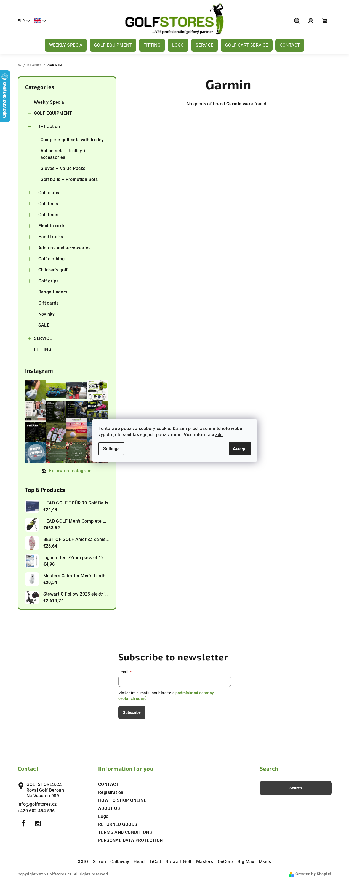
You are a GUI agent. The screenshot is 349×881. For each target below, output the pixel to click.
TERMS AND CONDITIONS (125, 832)
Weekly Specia (49, 102)
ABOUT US (109, 808)
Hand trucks (50, 236)
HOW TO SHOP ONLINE (122, 800)
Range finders (53, 292)
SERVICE (43, 338)
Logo (103, 816)
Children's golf (53, 270)
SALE (44, 325)
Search (295, 788)
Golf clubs (48, 192)
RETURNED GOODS (117, 824)
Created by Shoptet (313, 874)
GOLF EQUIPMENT (53, 113)
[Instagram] (37, 823)
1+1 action (49, 126)
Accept (240, 448)
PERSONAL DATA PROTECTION (130, 840)
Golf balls (48, 203)
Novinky (46, 314)
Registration (111, 792)
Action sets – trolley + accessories (63, 154)
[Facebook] (24, 823)
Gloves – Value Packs (63, 168)
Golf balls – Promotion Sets (69, 179)
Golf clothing (51, 258)
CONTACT (108, 784)
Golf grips (48, 281)
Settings (111, 448)
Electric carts (52, 225)
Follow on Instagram (70, 470)
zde (219, 434)
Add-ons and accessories (64, 247)
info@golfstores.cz (37, 804)
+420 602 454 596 (36, 810)
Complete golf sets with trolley (72, 139)
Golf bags (48, 214)
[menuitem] (66, 45)
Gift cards (48, 303)
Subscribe (132, 712)
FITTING (43, 349)
